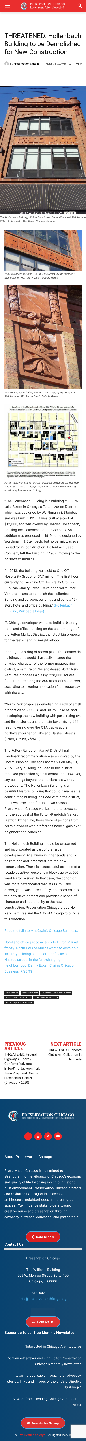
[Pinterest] (39, 75)
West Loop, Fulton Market (19, 1002)
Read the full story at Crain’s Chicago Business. (41, 930)
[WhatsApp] (49, 75)
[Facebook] (8, 75)
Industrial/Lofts (30, 992)
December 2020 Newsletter (56, 992)
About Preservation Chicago (28, 1156)
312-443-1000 (43, 1293)
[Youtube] (58, 1136)
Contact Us (14, 1244)
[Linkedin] (29, 75)
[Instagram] (38, 1136)
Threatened (12, 992)
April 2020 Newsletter (46, 997)
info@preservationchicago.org (43, 1298)
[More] (54, 1023)
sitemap (43, 1312)
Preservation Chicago (26, 63)
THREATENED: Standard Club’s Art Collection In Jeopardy (64, 1054)
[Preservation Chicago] (7, 63)
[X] (19, 75)
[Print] (69, 75)
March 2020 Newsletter (18, 997)
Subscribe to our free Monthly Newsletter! (40, 1332)
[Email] (59, 75)
